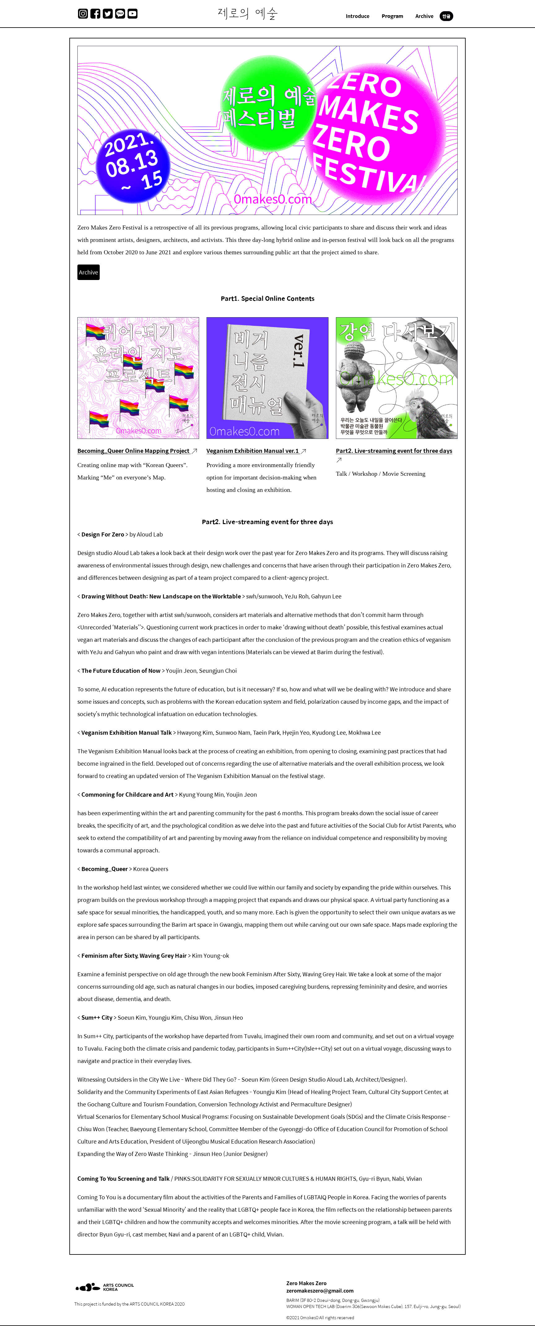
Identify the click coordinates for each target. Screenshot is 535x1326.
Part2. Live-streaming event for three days (394, 450)
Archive (88, 272)
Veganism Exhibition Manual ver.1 (253, 450)
